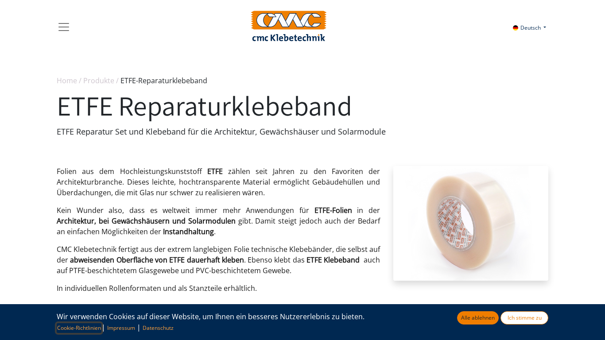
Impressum (121, 328)
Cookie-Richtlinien (79, 328)
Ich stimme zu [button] (525, 317)
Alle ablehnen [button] (478, 317)
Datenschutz (158, 328)
